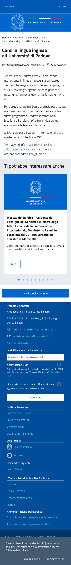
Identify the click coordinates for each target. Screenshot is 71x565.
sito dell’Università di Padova (29, 147)
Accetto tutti (56, 559)
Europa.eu (18, 455)
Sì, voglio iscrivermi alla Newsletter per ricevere (30, 384)
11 (54, 329)
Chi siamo (12, 484)
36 (36, 329)
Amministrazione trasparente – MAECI (29, 524)
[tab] (19, 280)
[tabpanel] (35, 225)
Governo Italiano (12, 6)
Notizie (17, 37)
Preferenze (32, 559)
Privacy (52, 372)
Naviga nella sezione (35, 293)
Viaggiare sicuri (15, 427)
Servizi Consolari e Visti (20, 498)
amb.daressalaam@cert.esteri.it (31, 336)
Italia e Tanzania (16, 491)
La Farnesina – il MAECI (20, 413)
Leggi (16, 264)
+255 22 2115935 (22, 329)
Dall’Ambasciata (33, 37)
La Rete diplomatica (18, 420)
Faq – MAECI (14, 469)
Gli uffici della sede (17, 343)
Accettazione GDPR (18, 365)
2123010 (46, 329)
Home (5, 37)
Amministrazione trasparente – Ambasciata (32, 517)
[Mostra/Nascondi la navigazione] (7, 22)
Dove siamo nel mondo (20, 434)
